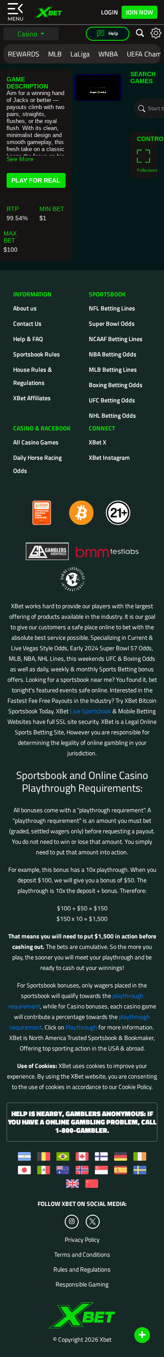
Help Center (132, 1335)
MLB (55, 54)
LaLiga (80, 54)
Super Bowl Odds (112, 323)
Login (109, 12)
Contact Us (27, 323)
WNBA (108, 54)
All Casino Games (36, 442)
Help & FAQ (28, 338)
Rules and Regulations (82, 1269)
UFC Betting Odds (112, 400)
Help (113, 33)
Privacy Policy (82, 1240)
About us (25, 308)
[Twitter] (92, 1221)
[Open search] (140, 33)
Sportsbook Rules (36, 354)
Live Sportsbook (90, 711)
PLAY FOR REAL (35, 180)
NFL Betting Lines (112, 308)
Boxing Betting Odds (116, 384)
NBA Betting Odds (112, 354)
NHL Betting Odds (112, 415)
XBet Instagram (109, 457)
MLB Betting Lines (113, 369)
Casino (28, 33)
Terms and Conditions (82, 1254)
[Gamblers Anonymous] (48, 547)
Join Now (139, 12)
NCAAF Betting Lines (116, 338)
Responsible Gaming (82, 1284)
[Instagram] (72, 1221)
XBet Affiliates (32, 397)
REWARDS (23, 54)
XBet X (97, 442)
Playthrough (81, 1027)
